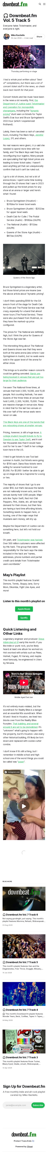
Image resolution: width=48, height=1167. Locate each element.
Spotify (24, 617)
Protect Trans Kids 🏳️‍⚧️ (24, 1141)
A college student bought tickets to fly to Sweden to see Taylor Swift (22, 436)
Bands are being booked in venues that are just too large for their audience (23, 377)
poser (21, 761)
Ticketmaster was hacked (29, 540)
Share (39, 36)
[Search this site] (40, 4)
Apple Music (24, 609)
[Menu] (44, 4)
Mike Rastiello (18, 35)
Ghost (30, 1146)
